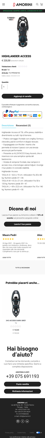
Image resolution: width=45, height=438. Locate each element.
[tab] (8, 125)
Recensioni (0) (23, 125)
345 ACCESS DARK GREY (16, 320)
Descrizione (8, 125)
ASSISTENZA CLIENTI (22, 372)
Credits (32, 433)
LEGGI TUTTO (7, 258)
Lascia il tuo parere (22, 224)
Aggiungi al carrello (22, 96)
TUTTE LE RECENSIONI (22, 268)
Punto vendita (22, 384)
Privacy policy (9, 433)
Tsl (8, 70)
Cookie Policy (21, 433)
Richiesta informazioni (22, 391)
